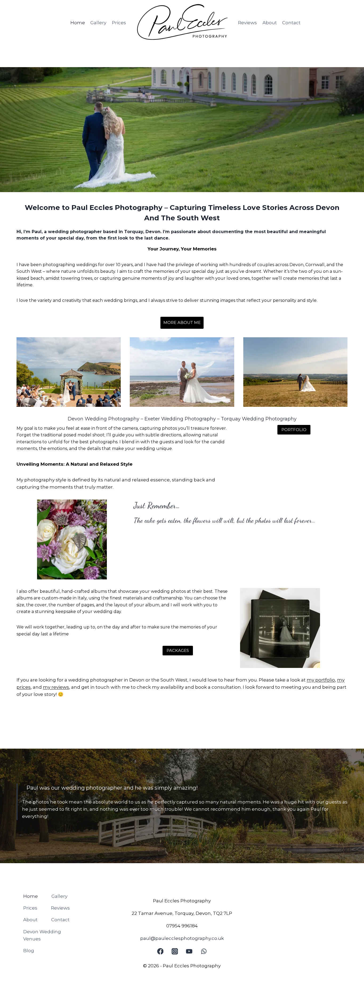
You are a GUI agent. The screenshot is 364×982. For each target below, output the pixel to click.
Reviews (247, 22)
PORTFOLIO (293, 429)
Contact (291, 22)
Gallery (98, 22)
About (269, 22)
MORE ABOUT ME (182, 322)
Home (77, 22)
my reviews (56, 687)
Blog (28, 950)
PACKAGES (178, 650)
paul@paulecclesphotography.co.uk (182, 938)
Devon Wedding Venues (42, 935)
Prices (119, 22)
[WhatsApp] (203, 951)
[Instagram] (174, 951)
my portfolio (321, 680)
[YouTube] (189, 951)
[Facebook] (160, 951)
